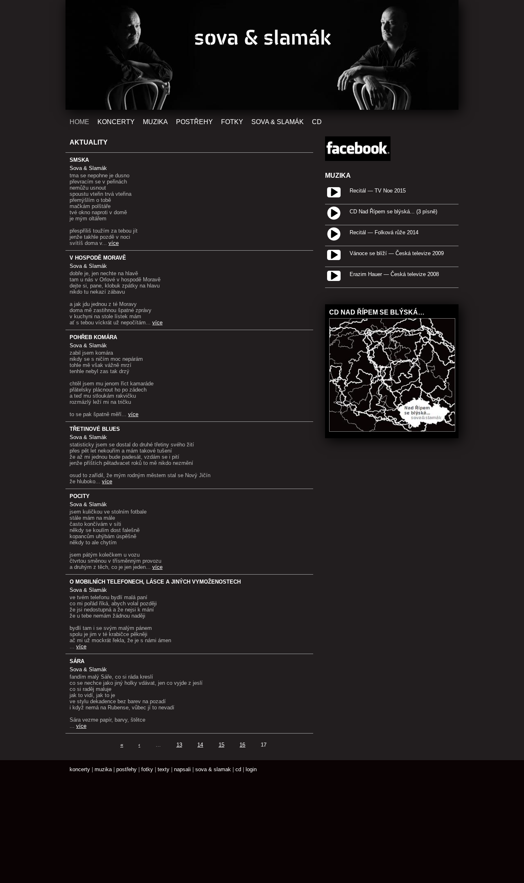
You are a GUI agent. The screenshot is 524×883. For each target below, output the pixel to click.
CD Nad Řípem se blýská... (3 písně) (393, 211)
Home (79, 121)
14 (200, 745)
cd (238, 769)
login (251, 769)
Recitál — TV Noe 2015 (378, 191)
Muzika (155, 121)
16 (242, 745)
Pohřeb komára (93, 337)
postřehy (126, 769)
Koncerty (116, 121)
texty (163, 769)
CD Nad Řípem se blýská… (377, 312)
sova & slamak (213, 769)
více (113, 243)
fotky (147, 769)
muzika (103, 769)
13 (179, 745)
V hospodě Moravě (98, 258)
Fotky (232, 121)
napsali (182, 769)
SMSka (79, 160)
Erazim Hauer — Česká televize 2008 (394, 274)
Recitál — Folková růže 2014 (384, 232)
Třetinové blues (95, 429)
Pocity (80, 496)
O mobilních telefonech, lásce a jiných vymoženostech (155, 582)
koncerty (80, 769)
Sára (77, 661)
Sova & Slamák (277, 121)
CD (317, 121)
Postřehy (194, 121)
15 (221, 745)
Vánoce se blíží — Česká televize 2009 (397, 253)
